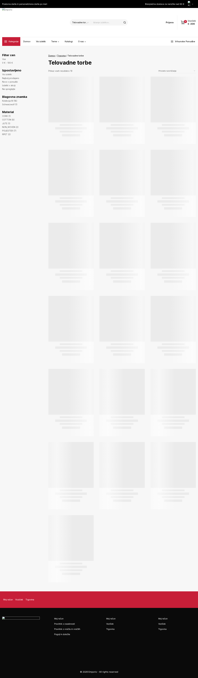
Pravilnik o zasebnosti (64, 624)
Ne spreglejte (8, 89)
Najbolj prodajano (10, 78)
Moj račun (8, 599)
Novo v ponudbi (10, 82)
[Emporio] (16, 22)
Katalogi (69, 41)
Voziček (19, 599)
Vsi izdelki (41, 41)
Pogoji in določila (62, 634)
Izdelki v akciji (9, 85)
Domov (26, 41)
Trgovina (30, 599)
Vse (4, 59)
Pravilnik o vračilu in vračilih (67, 629)
